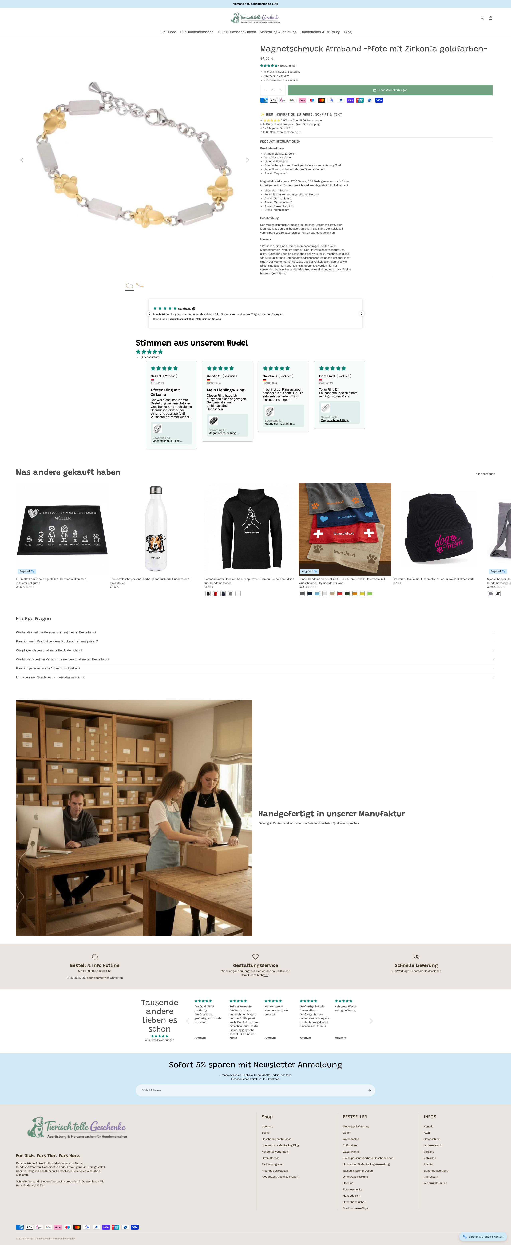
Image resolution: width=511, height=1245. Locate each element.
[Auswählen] (102, 569)
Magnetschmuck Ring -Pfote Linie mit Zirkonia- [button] (167, 441)
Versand (429, 1151)
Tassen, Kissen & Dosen (358, 1170)
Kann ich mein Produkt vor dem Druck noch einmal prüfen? (57, 641)
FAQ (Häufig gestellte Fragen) (280, 1176)
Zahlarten (430, 1158)
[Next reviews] (361, 313)
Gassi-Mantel (351, 1151)
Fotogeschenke (352, 1189)
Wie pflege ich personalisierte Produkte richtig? (49, 650)
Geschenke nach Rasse (276, 1139)
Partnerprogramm (273, 1164)
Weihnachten (351, 1139)
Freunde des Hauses (275, 1170)
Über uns (267, 1126)
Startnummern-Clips (355, 1208)
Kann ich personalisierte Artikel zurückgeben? (48, 668)
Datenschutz (432, 1139)
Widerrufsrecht (433, 1145)
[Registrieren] (369, 1090)
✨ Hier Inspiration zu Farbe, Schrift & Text (301, 115)
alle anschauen (485, 473)
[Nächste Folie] (248, 160)
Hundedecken (351, 1195)
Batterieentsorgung (436, 1170)
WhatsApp (116, 977)
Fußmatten (350, 1145)
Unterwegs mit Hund (355, 1176)
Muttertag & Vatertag (356, 1126)
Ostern (347, 1132)
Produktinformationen (280, 142)
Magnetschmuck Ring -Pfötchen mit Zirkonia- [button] (335, 420)
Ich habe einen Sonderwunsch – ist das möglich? (50, 677)
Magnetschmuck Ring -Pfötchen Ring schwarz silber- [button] (223, 433)
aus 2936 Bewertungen (159, 1040)
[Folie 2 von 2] (139, 285)
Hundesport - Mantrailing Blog (280, 1145)
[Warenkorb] (490, 18)
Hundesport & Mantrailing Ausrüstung (366, 1164)
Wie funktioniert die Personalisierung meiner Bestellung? (56, 632)
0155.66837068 (76, 977)
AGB (427, 1132)
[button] (269, 65)
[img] (160, 1036)
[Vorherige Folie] (20, 160)
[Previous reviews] (149, 313)
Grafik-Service (270, 1158)
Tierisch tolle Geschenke (38, 1238)
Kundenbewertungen (275, 1151)
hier (266, 975)
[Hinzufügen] (479, 569)
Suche (266, 1132)
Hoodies (348, 1183)
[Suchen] (482, 18)
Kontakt (428, 1126)
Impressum (431, 1176)
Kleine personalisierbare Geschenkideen (368, 1158)
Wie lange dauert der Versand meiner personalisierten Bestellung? (62, 659)
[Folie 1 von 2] (129, 285)
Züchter (429, 1164)
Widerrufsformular (435, 1183)
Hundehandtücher (354, 1202)
